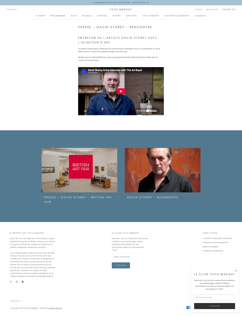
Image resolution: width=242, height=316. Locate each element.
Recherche (212, 9)
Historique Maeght (177, 15)
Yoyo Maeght (150, 15)
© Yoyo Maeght (31, 308)
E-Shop (40, 15)
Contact (200, 15)
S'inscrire (214, 306)
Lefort (117, 15)
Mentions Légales (210, 246)
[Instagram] (17, 281)
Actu (74, 15)
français (11, 9)
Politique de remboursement (216, 242)
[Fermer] (236, 271)
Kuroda (102, 15)
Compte (198, 9)
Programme (57, 15)
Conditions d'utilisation (213, 251)
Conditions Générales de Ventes (217, 238)
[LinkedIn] (22, 281)
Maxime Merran (55, 308)
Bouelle (87, 15)
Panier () (229, 9)
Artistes (131, 15)
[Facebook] (11, 281)
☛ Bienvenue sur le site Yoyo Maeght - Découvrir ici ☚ (121, 3)
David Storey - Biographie (152, 197)
